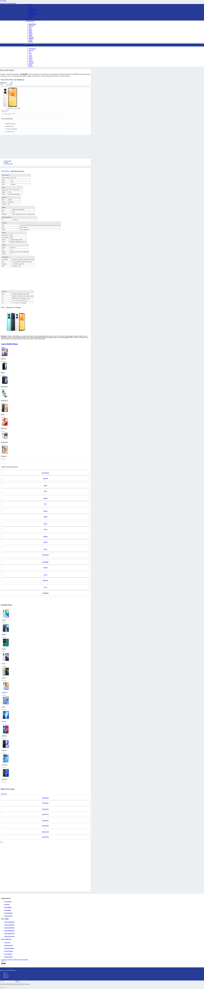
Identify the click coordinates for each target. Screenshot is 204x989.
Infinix (30, 35)
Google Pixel (45, 555)
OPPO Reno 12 (4, 456)
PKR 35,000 (45, 820)
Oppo (30, 29)
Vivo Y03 (2, 414)
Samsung (31, 25)
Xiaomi (30, 33)
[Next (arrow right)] (2, 988)
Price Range (4, 794)
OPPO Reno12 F (4, 428)
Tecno (30, 30)
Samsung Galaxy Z (4, 386)
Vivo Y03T (4, 620)
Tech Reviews (33, 14)
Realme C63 (4, 634)
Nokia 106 (4, 649)
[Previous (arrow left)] (0, 988)
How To (31, 17)
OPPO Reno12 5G (4, 442)
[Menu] (26, 44)
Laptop (31, 12)
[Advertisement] (38, 146)
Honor (45, 549)
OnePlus (31, 36)
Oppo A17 (3, 707)
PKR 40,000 (45, 825)
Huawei (45, 567)
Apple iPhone (32, 24)
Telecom (31, 15)
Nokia (30, 32)
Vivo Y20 (3, 663)
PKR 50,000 (45, 832)
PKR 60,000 (45, 837)
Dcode (45, 574)
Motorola (31, 38)
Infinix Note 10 (4, 779)
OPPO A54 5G (4, 736)
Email (3, 961)
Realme (31, 41)
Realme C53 (4, 750)
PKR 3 (43, 814)
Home (30, 7)
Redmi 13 (3, 372)
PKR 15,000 (45, 803)
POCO (45, 523)
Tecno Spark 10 (4, 765)
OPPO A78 (3, 678)
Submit (17, 981)
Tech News (32, 9)
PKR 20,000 (45, 809)
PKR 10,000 (45, 798)
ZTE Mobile (45, 593)
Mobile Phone (33, 10)
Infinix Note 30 (4, 692)
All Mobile (3, 347)
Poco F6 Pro (3, 358)
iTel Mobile (45, 562)
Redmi (30, 40)
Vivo (30, 27)
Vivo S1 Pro (4, 721)
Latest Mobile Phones (9, 344)
